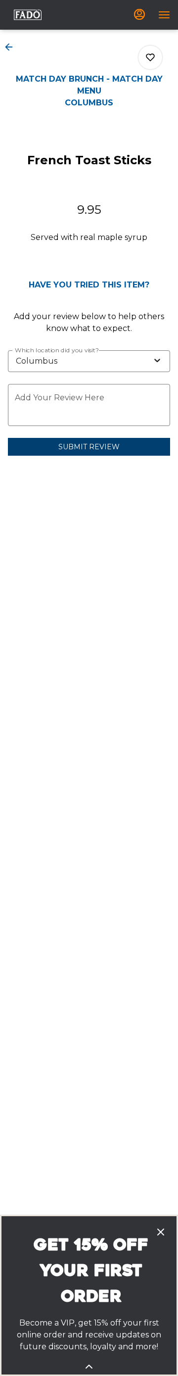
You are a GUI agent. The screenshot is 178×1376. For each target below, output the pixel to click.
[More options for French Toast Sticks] (150, 57)
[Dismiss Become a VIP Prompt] (161, 1232)
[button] (12, 47)
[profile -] (139, 14)
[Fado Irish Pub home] (27, 14)
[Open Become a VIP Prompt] (89, 1367)
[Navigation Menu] (164, 14)
